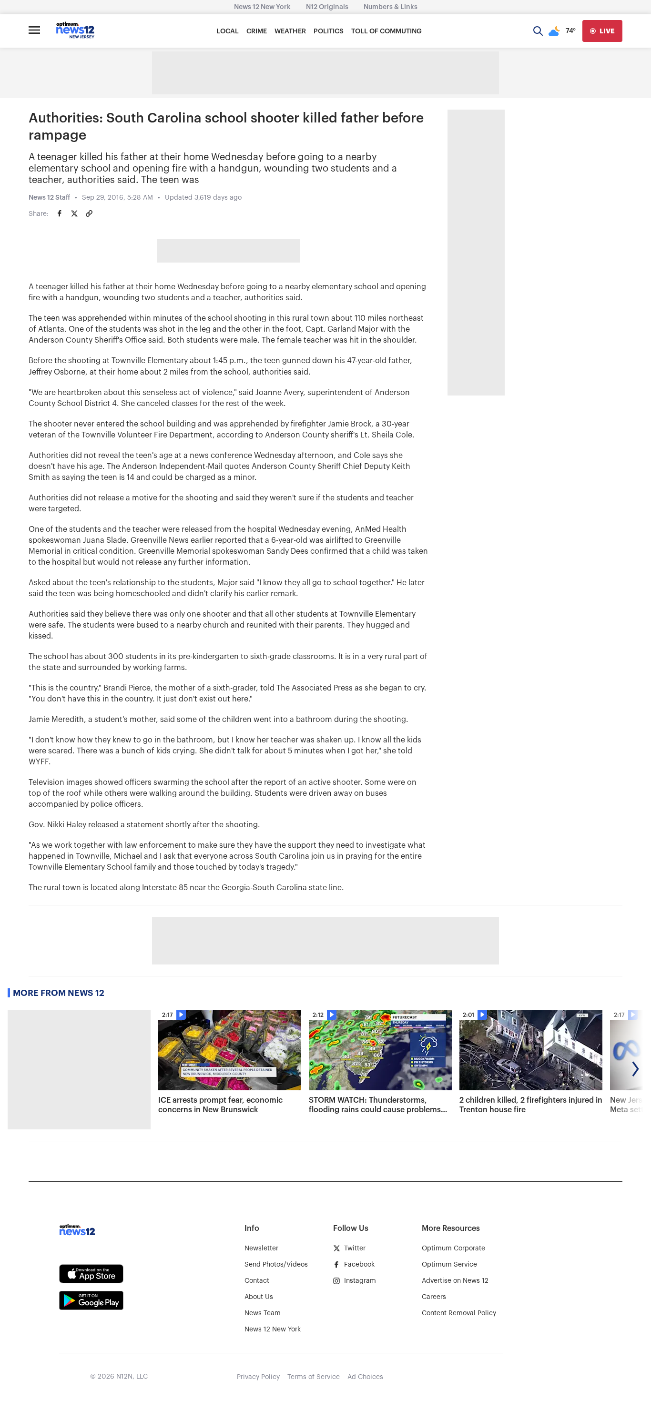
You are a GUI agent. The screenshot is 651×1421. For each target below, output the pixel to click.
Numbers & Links (390, 7)
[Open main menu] (34, 31)
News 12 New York (262, 7)
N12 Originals (327, 7)
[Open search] (538, 31)
